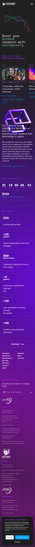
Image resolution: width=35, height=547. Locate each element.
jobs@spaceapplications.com (11, 430)
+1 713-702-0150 (7, 513)
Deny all (17, 542)
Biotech (5, 99)
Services (5, 363)
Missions (21, 353)
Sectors (5, 360)
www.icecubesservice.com (10, 432)
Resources (6, 356)
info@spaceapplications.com (10, 428)
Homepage (6, 353)
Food (12, 99)
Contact (5, 365)
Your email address (14, 392)
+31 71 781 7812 (7, 485)
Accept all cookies (22, 537)
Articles (17, 82)
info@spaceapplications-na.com (11, 516)
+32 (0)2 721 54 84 (8, 425)
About (4, 368)
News (19, 356)
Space (5, 102)
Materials (20, 99)
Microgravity (7, 358)
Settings (9, 537)
